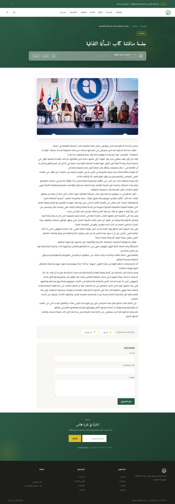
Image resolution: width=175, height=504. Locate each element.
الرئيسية (143, 26)
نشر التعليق (126, 401)
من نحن (63, 12)
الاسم (132, 353)
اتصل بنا (109, 12)
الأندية (92, 12)
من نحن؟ (81, 476)
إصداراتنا (123, 490)
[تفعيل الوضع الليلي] (14, 12)
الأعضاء (82, 490)
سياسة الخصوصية (83, 447)
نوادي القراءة (80, 481)
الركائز (100, 12)
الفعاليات (81, 485)
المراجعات (73, 12)
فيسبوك (35, 55)
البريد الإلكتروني (128, 365)
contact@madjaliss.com (33, 485)
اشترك (75, 438)
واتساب (45, 55)
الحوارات (83, 12)
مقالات (134, 26)
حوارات (123, 485)
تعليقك (131, 377)
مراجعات (122, 481)
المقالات (118, 12)
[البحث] (7, 12)
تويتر (53, 55)
